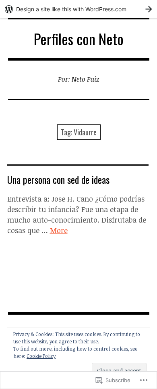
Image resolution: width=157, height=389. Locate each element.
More (59, 230)
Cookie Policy (41, 356)
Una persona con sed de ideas (58, 179)
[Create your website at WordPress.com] (78, 9)
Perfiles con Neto (79, 38)
